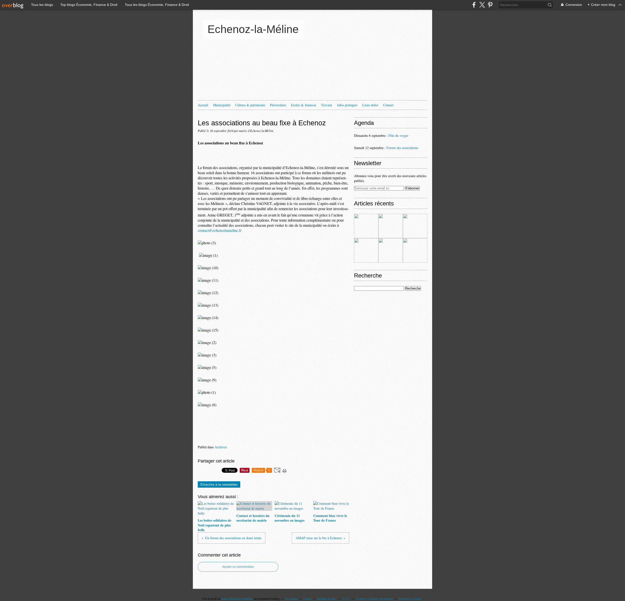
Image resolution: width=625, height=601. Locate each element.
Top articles (291, 599)
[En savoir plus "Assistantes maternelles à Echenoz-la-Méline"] (366, 226)
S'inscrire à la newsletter (219, 484)
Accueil (203, 105)
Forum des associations (402, 147)
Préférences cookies (409, 599)
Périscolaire (278, 105)
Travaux (326, 105)
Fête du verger (398, 135)
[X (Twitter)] (482, 5)
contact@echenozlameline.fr (219, 230)
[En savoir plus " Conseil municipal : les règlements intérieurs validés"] (390, 250)
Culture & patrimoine (250, 105)
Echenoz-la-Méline (253, 29)
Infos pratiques (347, 105)
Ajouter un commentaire (238, 567)
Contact (388, 105)
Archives (221, 447)
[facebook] (474, 5)
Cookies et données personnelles (374, 599)
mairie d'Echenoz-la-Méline (237, 599)
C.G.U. (346, 599)
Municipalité (221, 105)
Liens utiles (370, 105)
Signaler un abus (327, 599)
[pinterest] (490, 5)
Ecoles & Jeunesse (303, 105)
